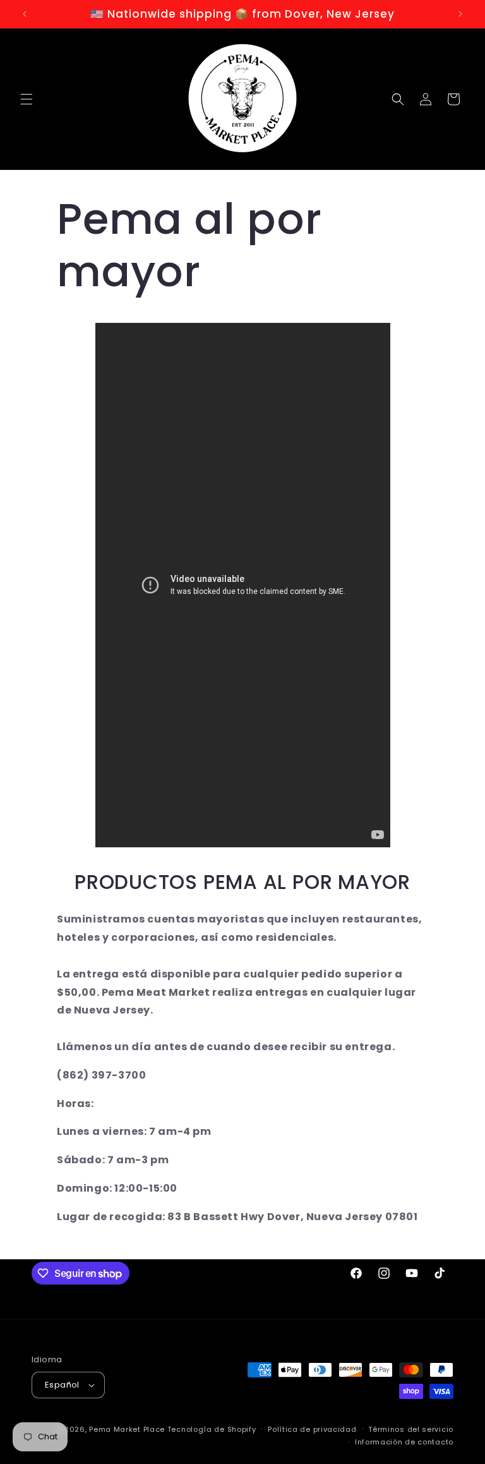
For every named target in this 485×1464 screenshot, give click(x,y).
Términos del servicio (410, 1429)
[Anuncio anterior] (25, 14)
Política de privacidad (312, 1429)
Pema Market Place (127, 1429)
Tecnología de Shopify (211, 1429)
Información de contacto (404, 1442)
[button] (26, 99)
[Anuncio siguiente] (460, 14)
